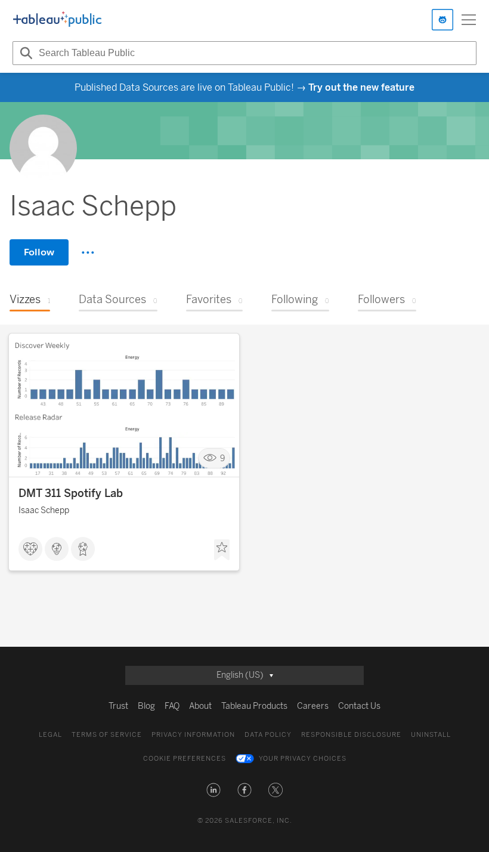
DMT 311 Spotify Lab (70, 493)
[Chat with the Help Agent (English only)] (442, 19)
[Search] (24, 53)
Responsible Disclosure (351, 735)
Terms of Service (107, 735)
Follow (39, 252)
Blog (146, 706)
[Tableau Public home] (57, 19)
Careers (313, 706)
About (200, 706)
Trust (118, 706)
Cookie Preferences (184, 759)
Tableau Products (254, 706)
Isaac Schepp (43, 510)
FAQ (172, 706)
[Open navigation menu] (468, 19)
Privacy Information (193, 735)
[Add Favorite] (222, 550)
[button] (213, 789)
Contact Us (359, 706)
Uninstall (431, 735)
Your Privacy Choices (302, 759)
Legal (50, 735)
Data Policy (268, 735)
